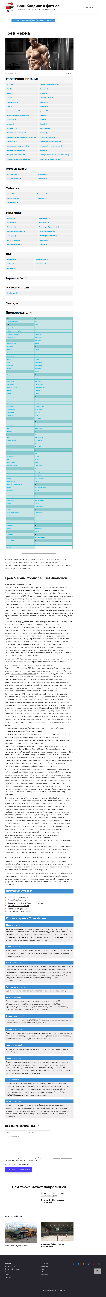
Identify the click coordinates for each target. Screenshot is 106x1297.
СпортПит (16, 20)
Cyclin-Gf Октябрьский (18, 897)
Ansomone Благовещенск (19, 911)
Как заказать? (10, 1266)
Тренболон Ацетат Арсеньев (23, 674)
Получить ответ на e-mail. (19, 1164)
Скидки (8, 1272)
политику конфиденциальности (30, 1160)
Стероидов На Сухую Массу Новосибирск (26, 903)
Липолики (50, 20)
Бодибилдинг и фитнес (38, 6)
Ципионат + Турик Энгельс (17, 1246)
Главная (8, 27)
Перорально (26, 20)
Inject (34, 20)
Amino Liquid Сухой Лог (18, 909)
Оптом (7, 1275)
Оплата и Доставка (12, 1269)
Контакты (89, 7)
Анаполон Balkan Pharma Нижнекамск (52, 1245)
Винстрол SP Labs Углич (18, 906)
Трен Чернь (15, 27)
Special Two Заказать (17, 900)
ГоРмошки (41, 20)
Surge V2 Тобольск (13, 1216)
